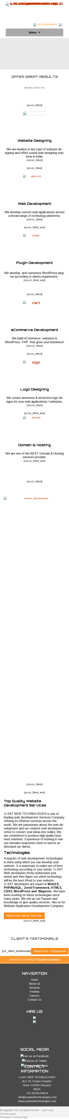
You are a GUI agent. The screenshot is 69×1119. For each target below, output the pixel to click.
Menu (32, 32)
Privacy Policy (20, 1117)
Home (34, 979)
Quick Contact (49, 959)
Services (34, 987)
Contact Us (34, 999)
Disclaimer (5, 1117)
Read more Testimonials (50, 951)
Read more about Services (24, 915)
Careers (34, 995)
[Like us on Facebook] (34, 1055)
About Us (34, 983)
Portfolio (34, 991)
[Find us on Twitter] (34, 1060)
